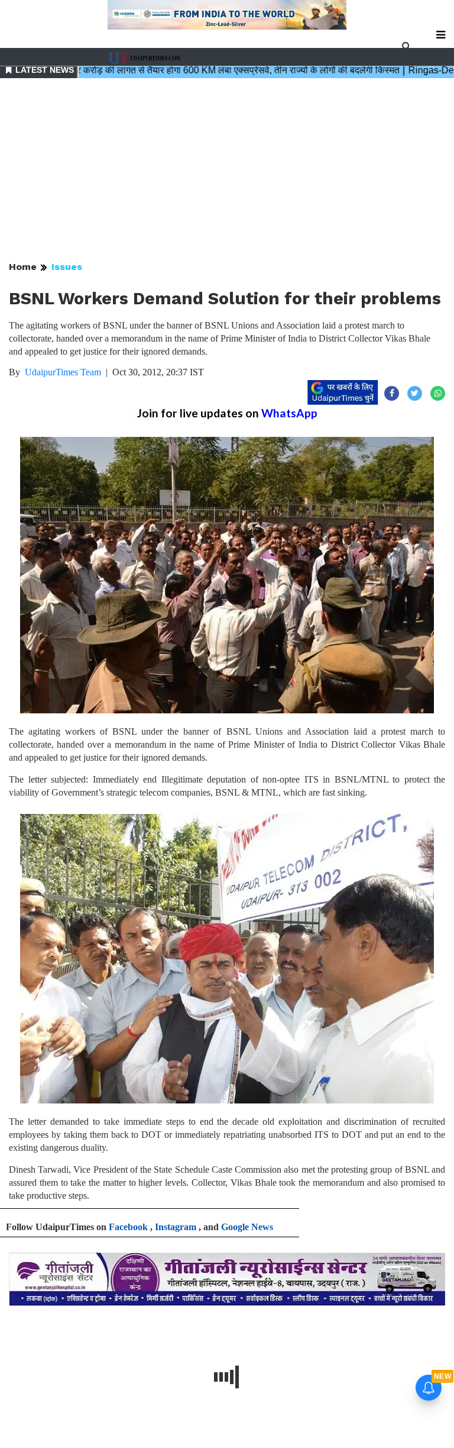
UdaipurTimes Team (63, 372)
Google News (247, 1227)
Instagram (175, 1227)
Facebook (128, 1227)
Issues (66, 266)
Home (23, 266)
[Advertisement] (227, 170)
